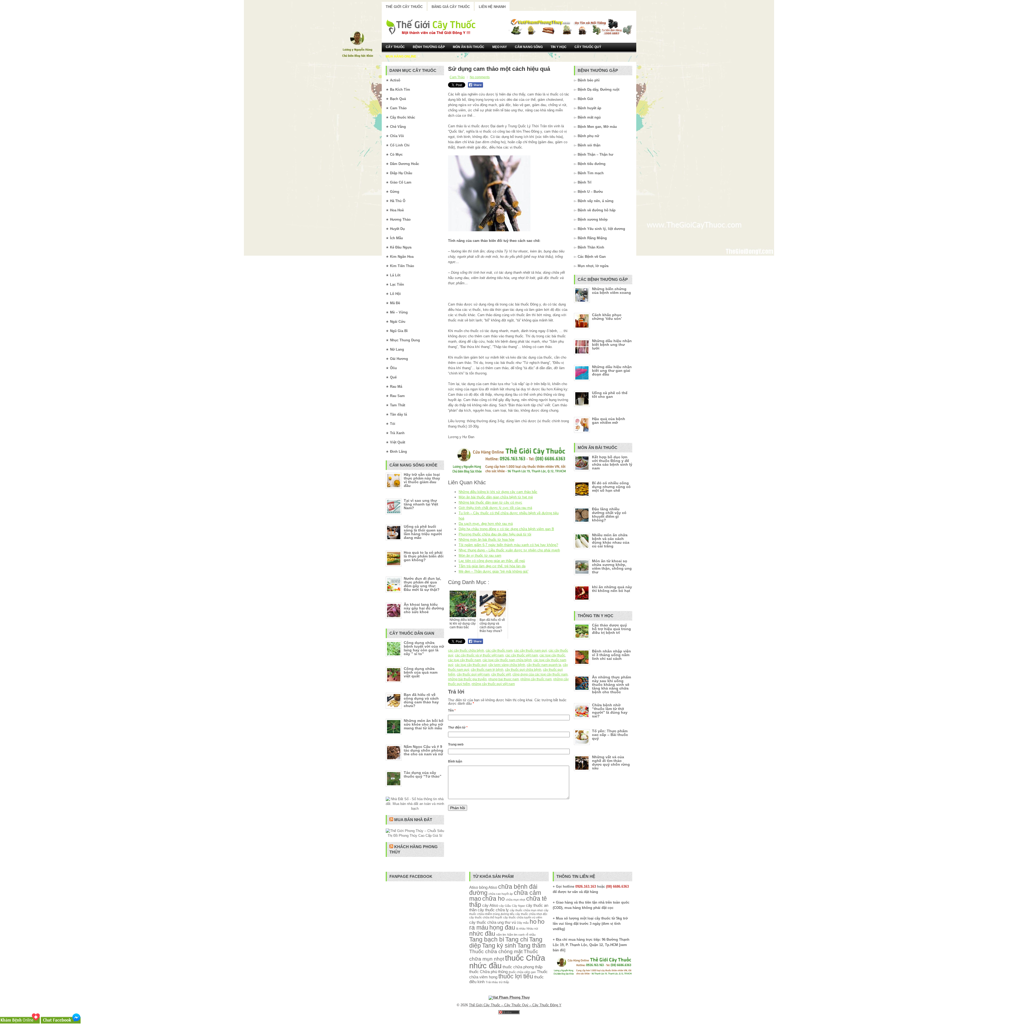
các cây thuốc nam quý (530, 650)
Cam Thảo (457, 77)
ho (533, 921)
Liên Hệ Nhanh (492, 7)
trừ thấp (504, 982)
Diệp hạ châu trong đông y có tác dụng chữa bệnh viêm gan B (506, 529)
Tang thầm (531, 945)
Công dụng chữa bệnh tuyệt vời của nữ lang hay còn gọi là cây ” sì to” (424, 648)
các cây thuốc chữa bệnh (466, 650)
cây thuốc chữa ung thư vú (492, 922)
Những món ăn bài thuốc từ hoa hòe (486, 540)
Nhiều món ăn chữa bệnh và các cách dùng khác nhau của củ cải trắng (610, 540)
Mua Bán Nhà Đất (413, 819)
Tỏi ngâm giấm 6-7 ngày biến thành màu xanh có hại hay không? (508, 545)
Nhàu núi (532, 928)
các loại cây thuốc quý (471, 665)
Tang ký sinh (499, 945)
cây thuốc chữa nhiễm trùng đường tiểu (509, 912)
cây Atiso (490, 905)
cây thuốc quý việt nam (473, 674)
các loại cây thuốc (552, 655)
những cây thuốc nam (536, 679)
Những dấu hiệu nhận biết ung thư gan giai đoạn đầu (612, 370)
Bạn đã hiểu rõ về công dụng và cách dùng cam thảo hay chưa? (421, 700)
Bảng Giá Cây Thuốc (451, 7)
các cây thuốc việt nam (521, 655)
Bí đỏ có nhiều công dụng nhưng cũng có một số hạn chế (611, 487)
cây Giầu (505, 905)
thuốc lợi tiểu (515, 976)
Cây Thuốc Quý (587, 47)
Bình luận (455, 761)
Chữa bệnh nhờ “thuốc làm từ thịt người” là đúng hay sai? (610, 710)
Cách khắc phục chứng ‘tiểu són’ (607, 317)
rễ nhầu (531, 934)
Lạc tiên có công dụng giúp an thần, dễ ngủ (492, 561)
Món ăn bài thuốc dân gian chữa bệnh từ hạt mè (496, 497)
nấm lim (501, 934)
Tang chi (516, 939)
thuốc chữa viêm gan (522, 972)
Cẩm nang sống (529, 47)
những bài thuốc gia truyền (467, 679)
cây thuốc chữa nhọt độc (531, 914)
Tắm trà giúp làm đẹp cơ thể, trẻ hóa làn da (492, 566)
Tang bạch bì (486, 939)
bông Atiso (488, 887)
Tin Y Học (559, 47)
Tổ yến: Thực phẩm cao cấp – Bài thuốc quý (610, 734)
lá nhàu (520, 928)
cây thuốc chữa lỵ (493, 910)
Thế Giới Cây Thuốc (404, 7)
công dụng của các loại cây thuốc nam (540, 674)
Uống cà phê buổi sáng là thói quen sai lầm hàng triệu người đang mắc (423, 532)
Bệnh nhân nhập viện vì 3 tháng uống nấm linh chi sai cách (611, 655)
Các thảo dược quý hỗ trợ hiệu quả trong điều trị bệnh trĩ (611, 629)
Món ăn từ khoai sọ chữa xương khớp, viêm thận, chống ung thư (612, 566)
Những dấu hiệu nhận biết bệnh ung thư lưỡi (612, 344)
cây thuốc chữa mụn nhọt (526, 910)
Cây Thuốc (395, 47)
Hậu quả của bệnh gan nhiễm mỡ (608, 421)
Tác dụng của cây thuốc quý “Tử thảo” (422, 774)
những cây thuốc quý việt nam (493, 684)
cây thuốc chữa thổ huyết (485, 917)
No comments (480, 77)
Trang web (455, 744)
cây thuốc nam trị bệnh (487, 670)
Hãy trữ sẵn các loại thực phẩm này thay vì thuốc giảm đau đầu (422, 480)
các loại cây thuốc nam (464, 660)
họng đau (502, 927)
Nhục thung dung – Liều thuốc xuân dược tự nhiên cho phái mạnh (509, 550)
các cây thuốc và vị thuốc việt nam (479, 655)
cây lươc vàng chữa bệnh (506, 665)
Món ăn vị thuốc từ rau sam (480, 555)
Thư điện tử (458, 727)
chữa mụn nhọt (515, 899)
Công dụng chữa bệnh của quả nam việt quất (420, 672)
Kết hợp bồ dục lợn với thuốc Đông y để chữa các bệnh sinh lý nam (612, 462)
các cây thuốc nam (499, 650)
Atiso (473, 887)
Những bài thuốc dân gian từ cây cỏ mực (490, 502)
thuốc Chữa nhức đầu (507, 961)
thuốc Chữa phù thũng (488, 971)
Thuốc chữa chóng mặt (496, 951)
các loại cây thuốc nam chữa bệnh (507, 660)
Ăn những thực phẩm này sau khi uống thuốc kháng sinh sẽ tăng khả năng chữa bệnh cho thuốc (611, 684)
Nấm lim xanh (516, 934)
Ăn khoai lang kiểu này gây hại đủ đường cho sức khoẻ (424, 608)
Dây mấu (523, 922)
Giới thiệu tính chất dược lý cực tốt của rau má (495, 508)
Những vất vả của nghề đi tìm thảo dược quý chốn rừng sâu (611, 762)
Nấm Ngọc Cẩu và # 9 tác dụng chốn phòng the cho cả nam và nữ (423, 750)
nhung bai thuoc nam (503, 679)
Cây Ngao (518, 905)
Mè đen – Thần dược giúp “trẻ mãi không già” (493, 571)
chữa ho (493, 898)
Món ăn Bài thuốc (468, 47)
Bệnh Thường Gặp (429, 47)
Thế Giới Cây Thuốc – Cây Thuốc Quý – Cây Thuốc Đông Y (515, 1005)
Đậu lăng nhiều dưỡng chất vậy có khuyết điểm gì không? (609, 514)
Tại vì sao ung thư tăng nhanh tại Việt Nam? (421, 504)
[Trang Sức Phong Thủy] (509, 474)
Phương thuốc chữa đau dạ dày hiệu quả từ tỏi (495, 534)
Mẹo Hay (499, 47)
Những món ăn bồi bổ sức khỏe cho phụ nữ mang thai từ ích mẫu (424, 724)
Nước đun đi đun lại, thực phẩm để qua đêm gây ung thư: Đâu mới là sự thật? (422, 584)
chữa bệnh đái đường (503, 889)
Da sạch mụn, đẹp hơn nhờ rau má (486, 524)
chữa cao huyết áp (501, 893)
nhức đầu (482, 933)
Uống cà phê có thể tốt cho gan (610, 395)
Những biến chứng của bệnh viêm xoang (611, 291)
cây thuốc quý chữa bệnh (523, 670)
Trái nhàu (492, 982)
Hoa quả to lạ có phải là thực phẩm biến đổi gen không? (424, 556)
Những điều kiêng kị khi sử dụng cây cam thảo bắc (498, 492)
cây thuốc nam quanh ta (544, 665)
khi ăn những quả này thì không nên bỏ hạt (612, 589)
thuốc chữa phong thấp (522, 967)
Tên (452, 710)
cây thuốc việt (501, 674)
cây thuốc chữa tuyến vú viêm (522, 917)
